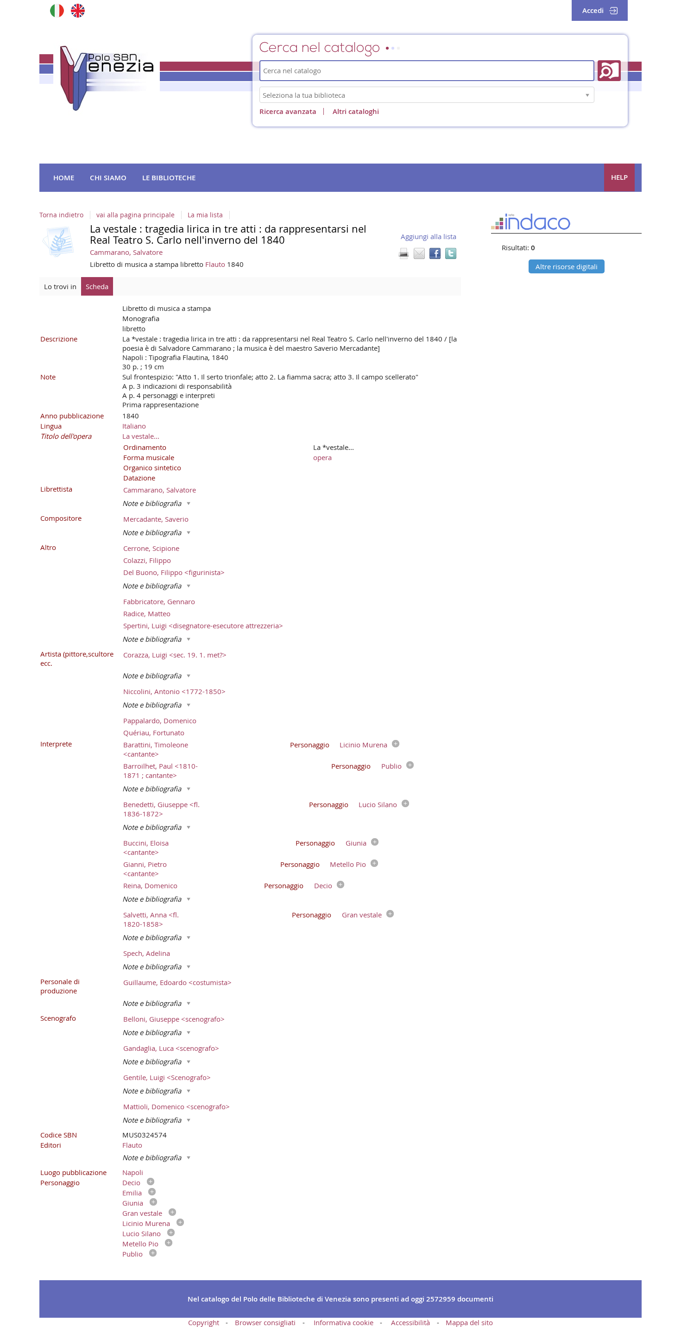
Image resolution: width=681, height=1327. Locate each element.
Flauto (216, 264)
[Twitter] (450, 253)
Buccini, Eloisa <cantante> (146, 847)
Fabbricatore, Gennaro (159, 601)
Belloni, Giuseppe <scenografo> (174, 1019)
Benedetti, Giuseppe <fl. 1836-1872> (161, 809)
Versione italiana (56, 10)
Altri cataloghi (356, 111)
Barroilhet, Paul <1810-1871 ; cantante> (160, 770)
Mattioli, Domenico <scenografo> (176, 1106)
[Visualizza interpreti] (393, 744)
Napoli (132, 1172)
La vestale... (140, 436)
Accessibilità (410, 1322)
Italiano (134, 425)
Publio (391, 766)
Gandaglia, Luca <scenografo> (171, 1048)
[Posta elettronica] (419, 253)
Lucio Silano (378, 804)
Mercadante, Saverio (156, 519)
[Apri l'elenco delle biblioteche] (587, 95)
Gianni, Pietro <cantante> (145, 868)
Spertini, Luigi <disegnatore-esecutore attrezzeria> (203, 625)
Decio (323, 885)
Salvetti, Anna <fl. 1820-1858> (151, 919)
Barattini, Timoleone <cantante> (155, 749)
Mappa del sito (469, 1322)
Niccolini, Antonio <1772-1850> (174, 691)
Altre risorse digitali (567, 266)
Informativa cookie (343, 1322)
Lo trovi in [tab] (60, 286)
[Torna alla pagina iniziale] (106, 78)
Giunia (356, 842)
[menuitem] (63, 178)
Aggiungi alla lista (428, 236)
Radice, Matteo (146, 613)
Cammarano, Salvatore (126, 252)
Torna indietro (61, 215)
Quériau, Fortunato (153, 732)
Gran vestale (362, 914)
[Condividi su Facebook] (435, 253)
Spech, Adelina (146, 953)
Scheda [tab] (97, 286)
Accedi (593, 10)
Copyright (203, 1322)
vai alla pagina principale (135, 215)
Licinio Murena (363, 744)
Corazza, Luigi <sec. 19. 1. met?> (175, 654)
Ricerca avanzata (287, 111)
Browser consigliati (265, 1322)
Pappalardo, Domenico (159, 720)
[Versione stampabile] (403, 253)
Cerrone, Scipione (151, 548)
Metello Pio (348, 864)
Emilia (132, 1192)
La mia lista (205, 215)
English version (77, 10)
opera (322, 457)
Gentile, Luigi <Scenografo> (167, 1077)
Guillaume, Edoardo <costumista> (177, 982)
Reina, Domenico (150, 885)
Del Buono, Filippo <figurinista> (174, 572)
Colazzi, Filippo (147, 560)
